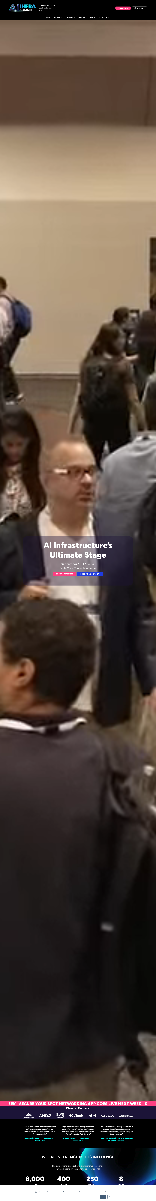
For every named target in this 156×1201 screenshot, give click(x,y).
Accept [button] (103, 1197)
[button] (123, 8)
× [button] (120, 1188)
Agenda (57, 17)
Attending (68, 17)
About (104, 17)
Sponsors (93, 17)
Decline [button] (111, 1197)
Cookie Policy (117, 1191)
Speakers (81, 17)
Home (48, 17)
